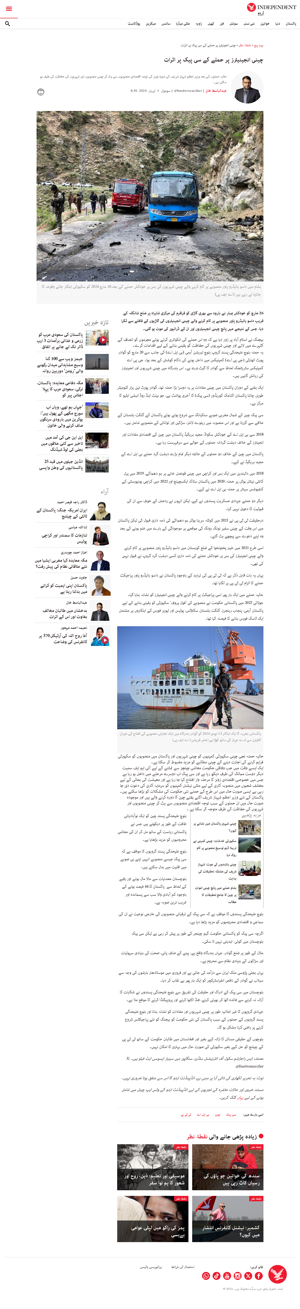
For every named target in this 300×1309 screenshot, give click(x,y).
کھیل (211, 23)
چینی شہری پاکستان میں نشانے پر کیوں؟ (214, 827)
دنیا (277, 23)
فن (222, 23)
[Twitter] (248, 1276)
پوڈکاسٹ (134, 23)
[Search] (7, 23)
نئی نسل (249, 23)
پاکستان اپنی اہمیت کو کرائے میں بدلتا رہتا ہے (63, 588)
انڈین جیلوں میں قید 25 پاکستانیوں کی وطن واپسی (61, 464)
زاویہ (198, 23)
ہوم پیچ (258, 45)
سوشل (233, 23)
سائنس (165, 23)
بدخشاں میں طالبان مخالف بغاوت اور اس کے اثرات (65, 613)
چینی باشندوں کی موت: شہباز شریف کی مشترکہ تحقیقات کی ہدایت (217, 871)
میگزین (151, 23)
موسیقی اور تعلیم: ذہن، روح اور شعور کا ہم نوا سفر (154, 1179)
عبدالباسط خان (216, 91)
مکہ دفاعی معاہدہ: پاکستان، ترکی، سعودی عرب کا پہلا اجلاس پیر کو (60, 389)
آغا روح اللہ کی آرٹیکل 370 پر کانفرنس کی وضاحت (63, 639)
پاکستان (291, 23)
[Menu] (9, 9)
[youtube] (227, 1276)
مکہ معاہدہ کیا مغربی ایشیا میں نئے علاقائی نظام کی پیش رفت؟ (61, 563)
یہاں (240, 1097)
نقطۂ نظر (245, 45)
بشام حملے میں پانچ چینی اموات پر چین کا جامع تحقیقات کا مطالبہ (215, 895)
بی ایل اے (203, 1115)
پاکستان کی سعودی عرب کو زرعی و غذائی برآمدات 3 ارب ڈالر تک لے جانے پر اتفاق (60, 340)
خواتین (265, 23)
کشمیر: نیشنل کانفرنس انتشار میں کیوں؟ (231, 1231)
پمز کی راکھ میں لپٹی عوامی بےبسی (158, 1231)
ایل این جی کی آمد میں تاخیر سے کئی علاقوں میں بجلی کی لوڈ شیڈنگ (62, 443)
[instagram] (238, 1276)
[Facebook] (259, 1276)
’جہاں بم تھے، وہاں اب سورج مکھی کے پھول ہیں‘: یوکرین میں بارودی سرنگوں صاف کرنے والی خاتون (61, 416)
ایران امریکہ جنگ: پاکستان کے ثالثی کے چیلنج (62, 513)
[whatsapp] (206, 1276)
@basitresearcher (188, 91)
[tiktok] (217, 1276)
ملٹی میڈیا (183, 23)
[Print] (40, 92)
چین (217, 1115)
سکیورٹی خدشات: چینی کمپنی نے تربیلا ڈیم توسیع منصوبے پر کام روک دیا (214, 848)
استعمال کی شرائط (182, 1267)
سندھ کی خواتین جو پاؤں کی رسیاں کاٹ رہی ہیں (231, 1179)
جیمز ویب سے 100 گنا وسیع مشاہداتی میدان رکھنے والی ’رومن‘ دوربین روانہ (60, 365)
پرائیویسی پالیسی (151, 1267)
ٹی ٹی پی (186, 1115)
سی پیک (231, 1115)
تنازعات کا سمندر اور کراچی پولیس (64, 538)
